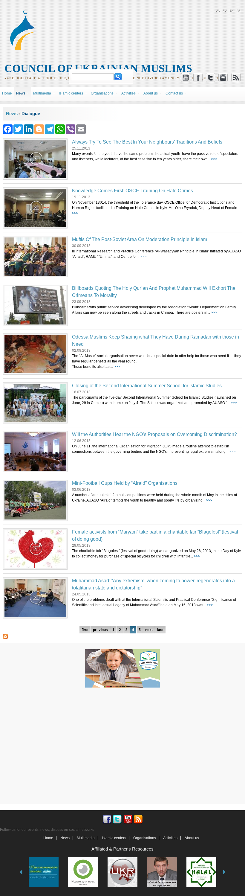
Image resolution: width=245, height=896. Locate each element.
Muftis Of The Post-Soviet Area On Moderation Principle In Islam (139, 239)
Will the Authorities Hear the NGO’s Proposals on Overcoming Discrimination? (154, 434)
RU (225, 10)
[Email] (81, 129)
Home (7, 93)
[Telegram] (49, 129)
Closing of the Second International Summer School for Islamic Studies (147, 385)
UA (218, 10)
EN (232, 10)
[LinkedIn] (28, 129)
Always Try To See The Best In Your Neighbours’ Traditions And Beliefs (147, 141)
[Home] (25, 49)
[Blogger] (39, 129)
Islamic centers (114, 838)
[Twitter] (18, 129)
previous (100, 630)
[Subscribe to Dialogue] (5, 636)
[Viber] (70, 129)
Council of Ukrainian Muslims (98, 68)
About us (192, 838)
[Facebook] (8, 129)
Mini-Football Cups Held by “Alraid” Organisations (124, 483)
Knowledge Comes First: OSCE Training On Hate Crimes (132, 190)
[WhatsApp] (60, 129)
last (160, 630)
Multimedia (86, 838)
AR (239, 10)
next (149, 630)
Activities (170, 838)
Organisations (144, 838)
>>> (214, 159)
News (12, 113)
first (85, 630)
